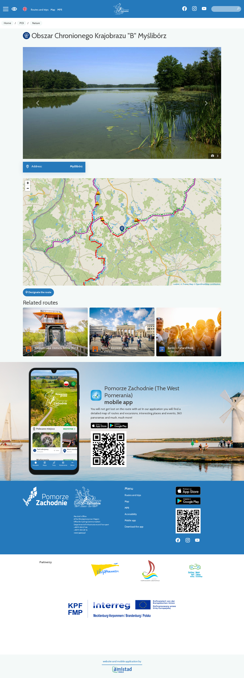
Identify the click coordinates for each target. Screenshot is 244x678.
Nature (36, 23)
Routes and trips (40, 9)
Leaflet (176, 284)
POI (22, 23)
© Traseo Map (187, 284)
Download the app (134, 526)
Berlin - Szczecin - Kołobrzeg (118, 348)
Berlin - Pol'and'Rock (180, 348)
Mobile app (130, 520)
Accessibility (131, 514)
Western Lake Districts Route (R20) (56, 348)
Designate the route (39, 292)
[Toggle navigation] (6, 9)
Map (53, 9)
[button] (38, 103)
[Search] (238, 9)
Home (7, 23)
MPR (59, 9)
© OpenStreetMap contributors (207, 284)
